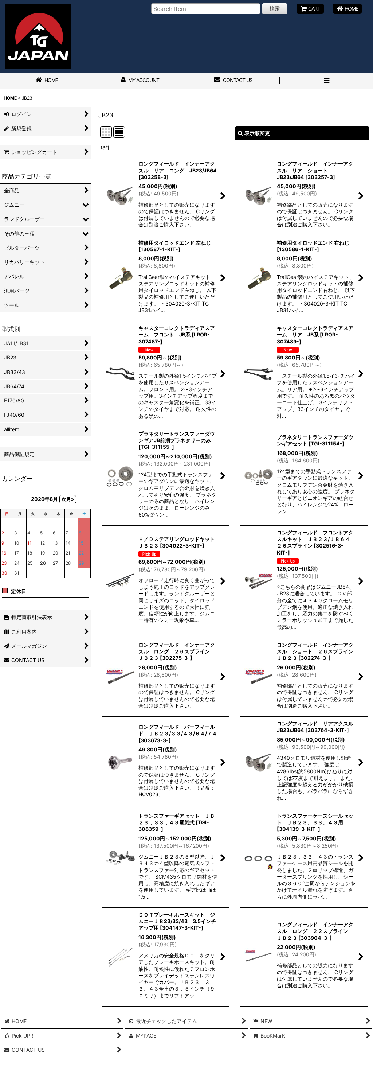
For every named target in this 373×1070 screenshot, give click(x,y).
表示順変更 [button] (257, 133)
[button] (326, 81)
